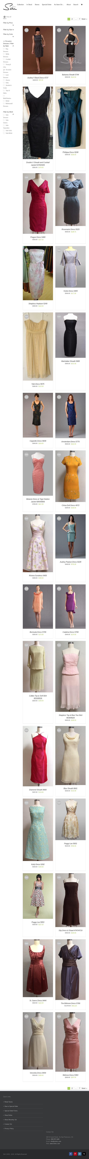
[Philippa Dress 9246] (70, 87)
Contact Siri (8, 1124)
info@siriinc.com (56, 1141)
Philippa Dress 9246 (70, 152)
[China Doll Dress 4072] (70, 451)
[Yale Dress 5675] (38, 313)
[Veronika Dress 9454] (38, 1013)
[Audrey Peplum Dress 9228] (70, 515)
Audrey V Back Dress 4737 (37, 78)
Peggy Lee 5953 (70, 843)
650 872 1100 (55, 1139)
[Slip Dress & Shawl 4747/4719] (70, 874)
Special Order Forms (11, 1111)
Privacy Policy (9, 1128)
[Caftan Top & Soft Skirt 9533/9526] (38, 642)
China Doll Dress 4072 (70, 505)
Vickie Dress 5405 (70, 291)
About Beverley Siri (11, 1119)
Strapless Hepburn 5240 (38, 304)
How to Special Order (11, 1106)
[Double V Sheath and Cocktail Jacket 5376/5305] (38, 87)
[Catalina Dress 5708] (70, 585)
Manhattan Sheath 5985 (70, 361)
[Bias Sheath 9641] (70, 727)
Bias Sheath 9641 (70, 788)
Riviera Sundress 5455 (38, 576)
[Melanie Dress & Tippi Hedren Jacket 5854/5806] (38, 451)
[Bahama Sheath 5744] (70, 27)
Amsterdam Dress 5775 (70, 442)
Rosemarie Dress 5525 (70, 229)
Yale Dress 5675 (37, 384)
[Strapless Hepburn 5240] (38, 247)
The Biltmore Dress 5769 (70, 1003)
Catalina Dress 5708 (70, 632)
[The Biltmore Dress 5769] (70, 940)
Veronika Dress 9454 (38, 1073)
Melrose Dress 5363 (70, 1075)
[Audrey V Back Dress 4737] (38, 27)
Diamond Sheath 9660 (38, 790)
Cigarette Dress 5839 (38, 441)
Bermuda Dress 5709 (38, 632)
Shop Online (8, 1115)
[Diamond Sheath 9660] (38, 727)
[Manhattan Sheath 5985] (70, 313)
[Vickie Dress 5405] (70, 247)
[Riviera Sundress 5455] (38, 515)
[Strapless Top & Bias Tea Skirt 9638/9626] (70, 642)
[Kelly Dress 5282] (38, 799)
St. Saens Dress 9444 (38, 1000)
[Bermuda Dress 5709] (38, 585)
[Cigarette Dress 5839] (38, 394)
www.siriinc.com (55, 1143)
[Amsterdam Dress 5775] (70, 394)
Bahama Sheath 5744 (70, 75)
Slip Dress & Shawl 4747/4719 (70, 930)
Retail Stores (9, 1102)
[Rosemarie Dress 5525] (70, 174)
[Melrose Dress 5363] (70, 1013)
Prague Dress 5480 (37, 237)
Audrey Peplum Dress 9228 (70, 562)
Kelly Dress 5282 (37, 864)
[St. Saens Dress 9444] (38, 940)
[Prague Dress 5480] (38, 174)
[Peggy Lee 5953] (70, 799)
